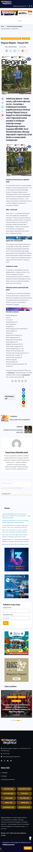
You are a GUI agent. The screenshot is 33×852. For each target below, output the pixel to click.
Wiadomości (8, 807)
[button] (13, 720)
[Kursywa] (4, 488)
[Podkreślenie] (6, 488)
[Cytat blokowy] (14, 488)
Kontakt (4, 776)
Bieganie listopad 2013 (9, 397)
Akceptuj (27, 848)
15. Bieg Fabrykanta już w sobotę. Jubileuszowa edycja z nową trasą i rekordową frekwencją (15, 526)
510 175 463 (6, 753)
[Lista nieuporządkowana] (12, 488)
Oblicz (5, 623)
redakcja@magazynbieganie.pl (11, 756)
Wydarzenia (24, 807)
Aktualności (24, 789)
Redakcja (4, 773)
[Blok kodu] (16, 488)
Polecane (24, 798)
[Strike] (8, 488)
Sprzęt (8, 802)
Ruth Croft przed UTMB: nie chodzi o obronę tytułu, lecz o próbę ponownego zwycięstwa (14, 531)
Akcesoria (8, 789)
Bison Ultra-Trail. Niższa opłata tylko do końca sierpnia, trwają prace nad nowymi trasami (14, 535)
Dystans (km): (7, 607)
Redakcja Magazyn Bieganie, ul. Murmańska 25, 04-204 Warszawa (16, 749)
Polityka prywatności (8, 779)
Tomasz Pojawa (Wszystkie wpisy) (16, 452)
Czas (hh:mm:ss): (8, 614)
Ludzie (8, 798)
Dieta (24, 793)
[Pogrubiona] (2, 488)
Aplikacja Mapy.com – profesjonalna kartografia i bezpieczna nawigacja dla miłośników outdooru (15, 540)
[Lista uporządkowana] (10, 488)
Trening (24, 802)
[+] (22, 488)
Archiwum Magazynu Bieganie (14, 26)
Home (2, 26)
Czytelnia (8, 793)
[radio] (12, 381)
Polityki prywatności (8, 844)
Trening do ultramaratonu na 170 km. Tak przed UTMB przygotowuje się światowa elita (15, 521)
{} (19, 488)
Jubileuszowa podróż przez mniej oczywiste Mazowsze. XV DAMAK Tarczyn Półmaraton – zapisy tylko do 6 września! (16, 516)
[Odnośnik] (18, 488)
